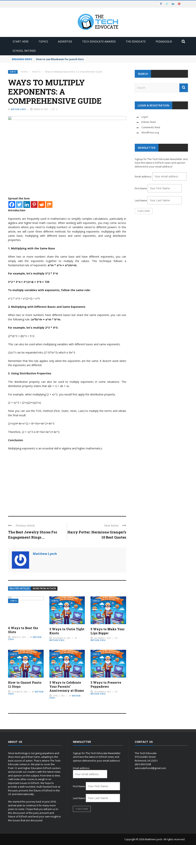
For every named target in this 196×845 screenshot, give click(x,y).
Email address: (143, 176)
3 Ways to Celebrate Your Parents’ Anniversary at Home (66, 686)
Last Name (141, 200)
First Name (141, 188)
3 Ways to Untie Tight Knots (66, 631)
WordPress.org (150, 132)
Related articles (20, 588)
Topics (43, 41)
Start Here (21, 41)
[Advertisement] (67, 481)
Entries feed (148, 122)
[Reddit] (41, 204)
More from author (44, 588)
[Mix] (49, 204)
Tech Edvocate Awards (99, 41)
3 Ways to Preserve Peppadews (106, 684)
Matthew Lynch (18, 109)
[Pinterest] (34, 204)
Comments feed (150, 127)
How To (13, 72)
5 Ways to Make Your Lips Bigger (108, 631)
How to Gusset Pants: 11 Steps (25, 684)
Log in (144, 116)
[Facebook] (11, 204)
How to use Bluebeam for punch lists (60, 59)
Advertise (65, 41)
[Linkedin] (26, 204)
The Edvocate (136, 41)
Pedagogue (164, 41)
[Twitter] (19, 204)
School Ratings (24, 50)
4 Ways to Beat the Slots (23, 630)
